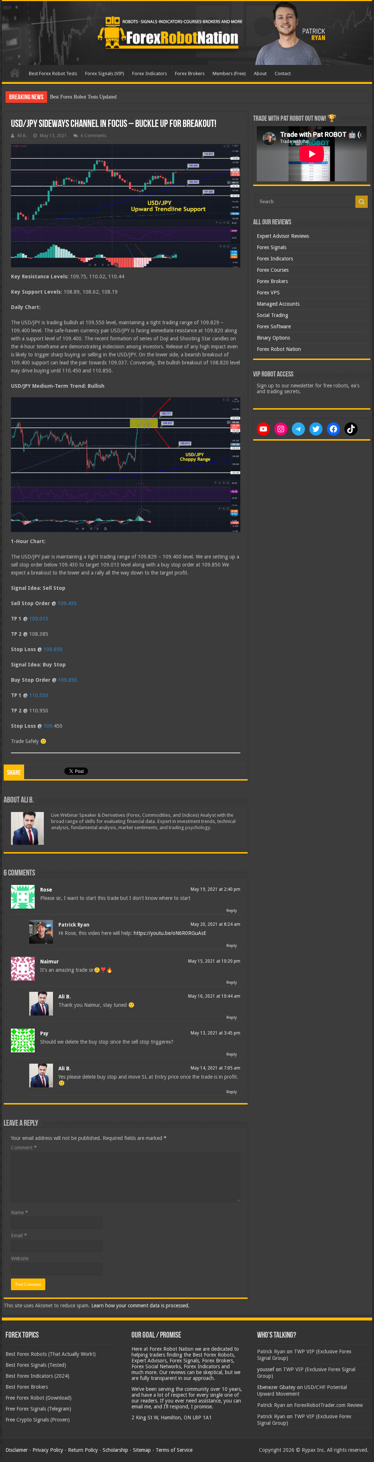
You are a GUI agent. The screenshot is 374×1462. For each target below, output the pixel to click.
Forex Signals (271, 247)
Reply (231, 910)
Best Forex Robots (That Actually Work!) (50, 1354)
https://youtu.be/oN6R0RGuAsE (170, 933)
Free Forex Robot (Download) (38, 1398)
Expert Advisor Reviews (283, 236)
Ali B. (22, 135)
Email (19, 1235)
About (260, 73)
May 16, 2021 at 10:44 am (214, 996)
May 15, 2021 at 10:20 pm (214, 961)
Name (19, 1212)
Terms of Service (174, 1450)
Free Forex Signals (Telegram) (38, 1409)
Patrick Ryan (73, 925)
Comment (24, 1147)
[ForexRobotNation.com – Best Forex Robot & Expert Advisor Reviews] (187, 33)
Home (14, 72)
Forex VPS (268, 292)
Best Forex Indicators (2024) (37, 1376)
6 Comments (93, 135)
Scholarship (115, 1450)
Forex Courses (273, 270)
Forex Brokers (190, 73)
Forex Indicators (149, 73)
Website (19, 1258)
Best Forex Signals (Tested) (35, 1365)
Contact (283, 73)
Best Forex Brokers (26, 1387)
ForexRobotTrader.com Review (328, 1405)
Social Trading (272, 315)
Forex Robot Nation (279, 349)
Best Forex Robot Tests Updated (83, 97)
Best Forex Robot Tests (53, 73)
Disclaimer (16, 1450)
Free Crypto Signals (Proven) (37, 1420)
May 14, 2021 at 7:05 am (215, 1068)
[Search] (361, 202)
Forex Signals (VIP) (104, 73)
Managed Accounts (278, 304)
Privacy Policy (48, 1450)
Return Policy (83, 1450)
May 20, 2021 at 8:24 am (215, 924)
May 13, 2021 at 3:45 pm (215, 1033)
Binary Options (273, 338)
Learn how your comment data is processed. (140, 1305)
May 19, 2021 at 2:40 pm (215, 889)
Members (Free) (229, 73)
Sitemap (142, 1450)
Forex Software (274, 326)
